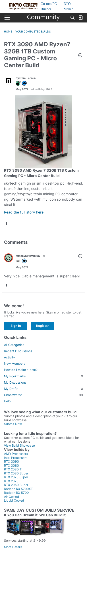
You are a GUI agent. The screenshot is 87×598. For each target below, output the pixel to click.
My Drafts (43, 389)
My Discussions (15, 382)
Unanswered (43, 395)
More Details (13, 547)
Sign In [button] (15, 325)
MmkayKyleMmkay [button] (28, 255)
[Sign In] (81, 17)
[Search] (72, 17)
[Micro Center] (43, 17)
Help (7, 401)
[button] (80, 56)
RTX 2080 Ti (13, 469)
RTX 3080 (11, 465)
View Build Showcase (19, 445)
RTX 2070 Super (16, 477)
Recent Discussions (18, 351)
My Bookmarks (43, 376)
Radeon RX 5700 (16, 492)
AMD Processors (16, 454)
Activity (9, 357)
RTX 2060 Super (16, 485)
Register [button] (42, 325)
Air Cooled (11, 496)
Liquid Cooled (14, 500)
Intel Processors (15, 458)
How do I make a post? (20, 370)
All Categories (14, 345)
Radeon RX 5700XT (18, 489)
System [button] (21, 78)
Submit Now (13, 424)
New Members (14, 363)
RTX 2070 (11, 481)
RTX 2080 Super (16, 473)
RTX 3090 (11, 461)
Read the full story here (24, 212)
